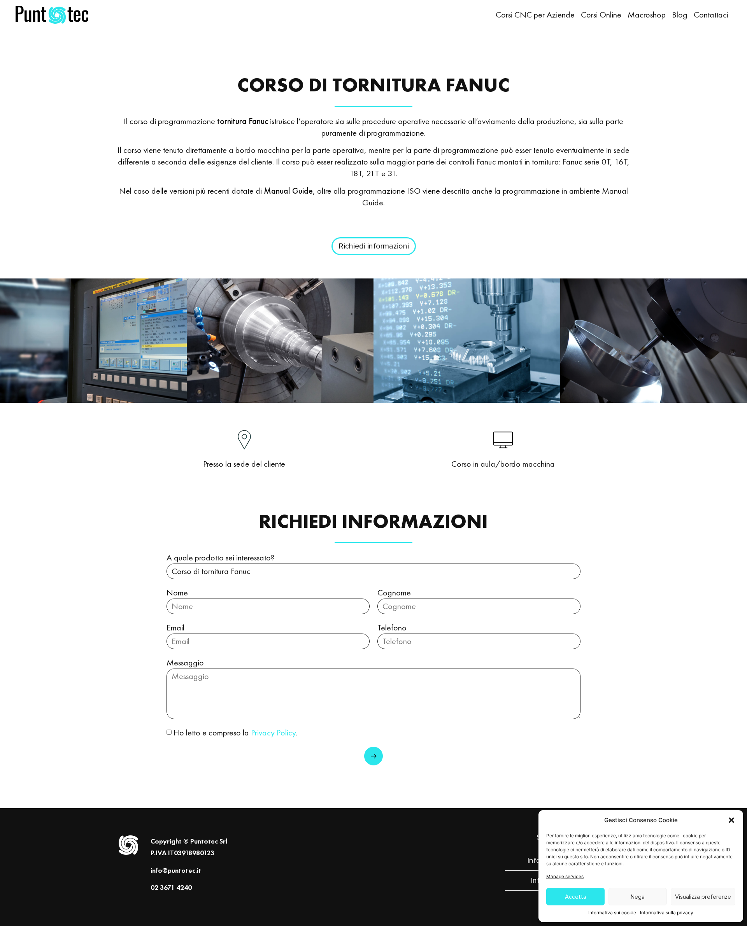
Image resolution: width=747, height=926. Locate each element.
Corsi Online (601, 14)
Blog (679, 14)
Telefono (392, 627)
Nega (638, 896)
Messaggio (185, 662)
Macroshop (647, 14)
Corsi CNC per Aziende (535, 14)
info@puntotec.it (176, 870)
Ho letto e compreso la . (235, 732)
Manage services (565, 876)
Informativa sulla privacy (666, 912)
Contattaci (711, 14)
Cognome (394, 592)
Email (175, 627)
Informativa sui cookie (612, 912)
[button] (731, 820)
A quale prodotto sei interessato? (220, 557)
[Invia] (373, 756)
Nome (177, 592)
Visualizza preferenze (703, 896)
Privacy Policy (273, 732)
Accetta (575, 896)
